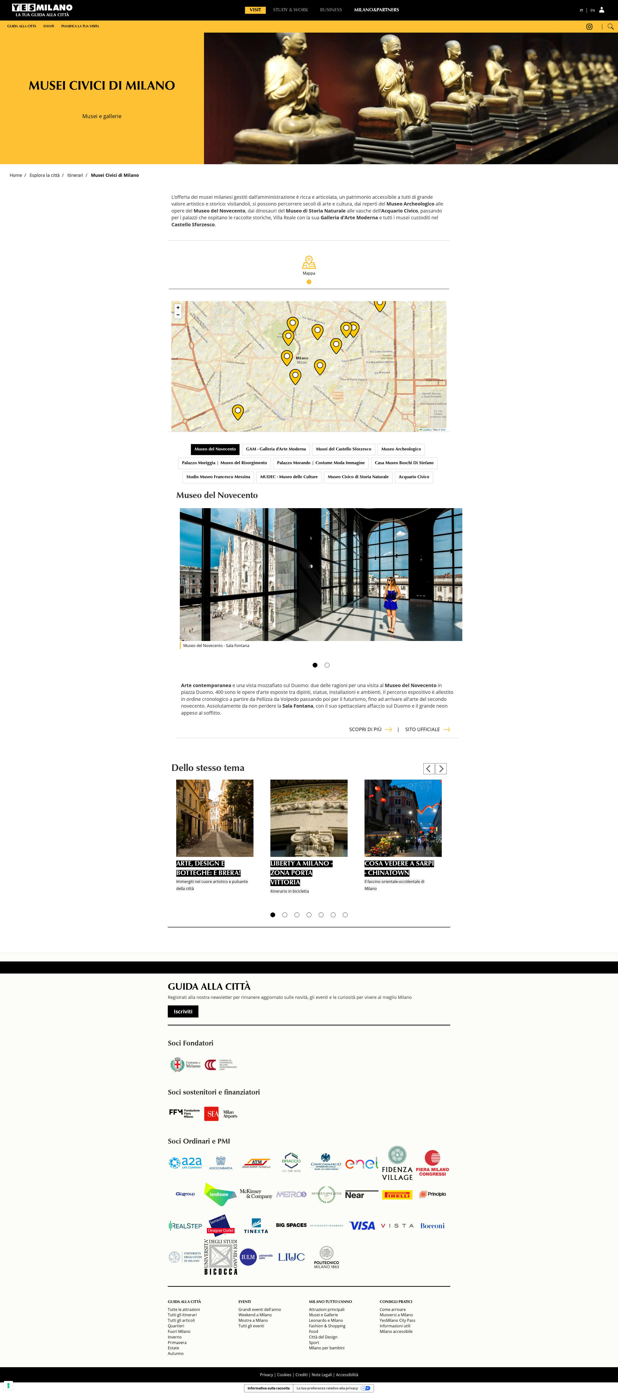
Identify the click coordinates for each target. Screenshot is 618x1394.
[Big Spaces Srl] (291, 1226)
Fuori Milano (179, 1331)
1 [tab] (315, 665)
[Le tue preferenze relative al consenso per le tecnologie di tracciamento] (8, 1385)
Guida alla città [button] (21, 26)
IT (581, 10)
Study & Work (290, 10)
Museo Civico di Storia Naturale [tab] (358, 477)
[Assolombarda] (220, 1163)
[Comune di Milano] (185, 1065)
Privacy (266, 1374)
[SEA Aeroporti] (220, 1114)
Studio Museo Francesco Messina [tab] (218, 477)
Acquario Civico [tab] (414, 477)
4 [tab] (309, 914)
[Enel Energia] (361, 1163)
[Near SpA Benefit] (361, 1194)
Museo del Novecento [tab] (215, 449)
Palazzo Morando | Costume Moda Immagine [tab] (321, 463)
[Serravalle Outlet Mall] (220, 1226)
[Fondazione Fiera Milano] (185, 1114)
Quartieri (176, 1326)
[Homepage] (42, 7)
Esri (443, 429)
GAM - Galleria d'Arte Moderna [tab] (276, 449)
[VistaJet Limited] (397, 1226)
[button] (293, 325)
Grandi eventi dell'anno (260, 1309)
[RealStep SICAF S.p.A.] (185, 1226)
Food (313, 1331)
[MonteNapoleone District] (326, 1194)
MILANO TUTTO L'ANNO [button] (330, 1302)
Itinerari (75, 175)
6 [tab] (333, 914)
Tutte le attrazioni (184, 1309)
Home (16, 175)
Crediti (301, 1374)
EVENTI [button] (245, 1302)
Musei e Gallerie (323, 1314)
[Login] (602, 10)
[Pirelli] (397, 1194)
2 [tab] (327, 665)
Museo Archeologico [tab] (401, 449)
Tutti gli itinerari (182, 1314)
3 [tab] (297, 914)
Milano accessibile (396, 1331)
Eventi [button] (48, 26)
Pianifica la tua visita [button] (80, 26)
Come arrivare (393, 1309)
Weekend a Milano (255, 1314)
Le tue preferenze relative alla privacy (327, 1388)
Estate (173, 1348)
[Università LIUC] (291, 1257)
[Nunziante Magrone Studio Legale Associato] (326, 1226)
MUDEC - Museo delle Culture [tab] (289, 477)
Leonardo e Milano (326, 1320)
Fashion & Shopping (327, 1326)
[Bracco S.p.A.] (291, 1163)
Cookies (284, 1374)
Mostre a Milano (253, 1320)
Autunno (176, 1353)
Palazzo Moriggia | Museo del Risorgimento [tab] (224, 463)
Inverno (175, 1337)
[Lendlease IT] (220, 1194)
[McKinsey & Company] (256, 1194)
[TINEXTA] (256, 1226)
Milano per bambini (326, 1348)
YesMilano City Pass (397, 1320)
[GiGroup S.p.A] (185, 1194)
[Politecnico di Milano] (326, 1257)
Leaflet (426, 429)
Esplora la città (45, 175)
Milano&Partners (376, 10)
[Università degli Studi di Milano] (185, 1257)
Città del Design (323, 1337)
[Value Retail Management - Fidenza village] (397, 1163)
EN (592, 10)
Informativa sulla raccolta (269, 1388)
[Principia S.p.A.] (432, 1194)
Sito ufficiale (422, 729)
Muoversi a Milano (396, 1314)
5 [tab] (321, 914)
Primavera (177, 1342)
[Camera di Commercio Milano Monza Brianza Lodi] (220, 1065)
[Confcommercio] (326, 1163)
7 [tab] (345, 914)
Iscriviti (183, 1011)
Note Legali (322, 1374)
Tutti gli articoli (181, 1320)
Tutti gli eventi (251, 1326)
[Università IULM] (256, 1257)
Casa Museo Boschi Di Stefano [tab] (404, 463)
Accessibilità (347, 1374)
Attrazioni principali (326, 1309)
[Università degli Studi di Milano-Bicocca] (220, 1257)
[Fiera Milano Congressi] (432, 1163)
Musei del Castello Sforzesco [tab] (343, 449)
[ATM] (256, 1163)
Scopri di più (365, 729)
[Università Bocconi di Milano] (432, 1226)
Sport (314, 1342)
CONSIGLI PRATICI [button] (396, 1302)
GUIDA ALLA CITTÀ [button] (184, 1302)
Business (331, 10)
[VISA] (361, 1226)
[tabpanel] (321, 574)
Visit (255, 10)
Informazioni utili (395, 1326)
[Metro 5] (291, 1194)
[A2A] (185, 1163)
